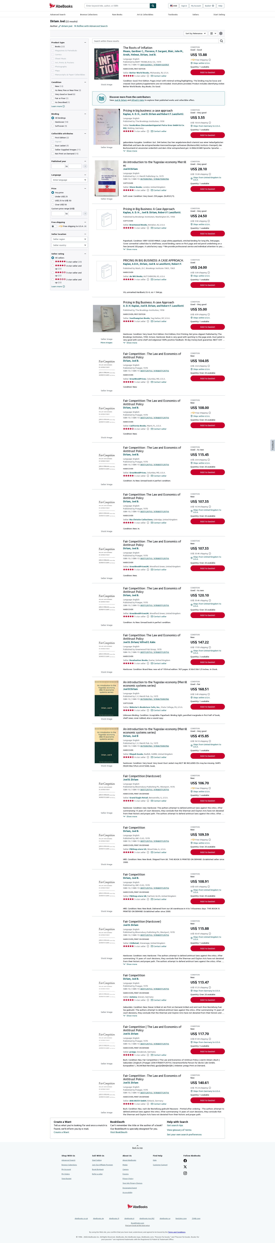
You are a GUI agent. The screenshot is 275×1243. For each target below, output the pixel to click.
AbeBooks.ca (165, 1218)
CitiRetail (134, 943)
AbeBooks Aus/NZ (147, 1218)
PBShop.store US (137, 849)
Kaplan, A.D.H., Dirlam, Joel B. (139, 263)
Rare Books (117, 14)
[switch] (54, 226)
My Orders (66, 1174)
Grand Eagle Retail (138, 797)
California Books (137, 425)
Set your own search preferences (184, 1134)
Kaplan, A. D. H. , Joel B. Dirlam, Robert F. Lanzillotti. (152, 212)
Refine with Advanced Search (92, 26)
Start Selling (219, 14)
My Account (196, 6)
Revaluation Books (138, 660)
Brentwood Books (138, 224)
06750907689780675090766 (154, 179)
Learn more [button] (56, 286)
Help (220, 6)
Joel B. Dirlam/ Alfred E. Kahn (139, 642)
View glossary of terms (179, 1129)
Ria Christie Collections (141, 519)
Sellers (195, 14)
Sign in (184, 6)
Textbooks (173, 14)
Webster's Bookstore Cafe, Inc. (144, 707)
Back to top (137, 1147)
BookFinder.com (137, 1224)
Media (125, 1165)
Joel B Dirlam (130, 169)
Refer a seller (97, 1174)
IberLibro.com (181, 1218)
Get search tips (175, 1125)
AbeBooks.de (98, 1218)
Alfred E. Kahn (137, 100)
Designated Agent (130, 1188)
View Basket (66, 1178)
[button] (85, 166)
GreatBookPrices (137, 379)
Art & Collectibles (145, 14)
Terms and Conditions (176, 1232)
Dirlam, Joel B (130, 736)
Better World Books (139, 72)
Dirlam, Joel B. (131, 360)
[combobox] (117, 5)
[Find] (153, 5)
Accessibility (127, 1192)
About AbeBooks (129, 1160)
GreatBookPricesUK (139, 566)
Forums (126, 1174)
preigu (132, 1052)
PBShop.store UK (137, 896)
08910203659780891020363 (154, 64)
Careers (126, 1169)
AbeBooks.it (129, 1218)
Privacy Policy (128, 1178)
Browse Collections (89, 14)
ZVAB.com (196, 1218)
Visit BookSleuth (118, 1132)
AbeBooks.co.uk (81, 1218)
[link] (221, 33)
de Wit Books (136, 276)
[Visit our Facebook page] (185, 1161)
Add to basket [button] (207, 72)
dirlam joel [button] (66, 26)
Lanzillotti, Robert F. (170, 263)
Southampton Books (139, 318)
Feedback (273, 445)
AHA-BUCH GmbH (137, 1100)
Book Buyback (98, 1169)
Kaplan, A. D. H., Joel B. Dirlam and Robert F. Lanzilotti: (153, 114)
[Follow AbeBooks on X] (185, 1167)
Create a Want (61, 1132)
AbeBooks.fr (114, 1218)
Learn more (56, 106)
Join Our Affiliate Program (102, 1165)
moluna (133, 997)
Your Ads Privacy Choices (132, 1183)
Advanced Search (57, 14)
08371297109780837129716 (154, 370)
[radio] (52, 122)
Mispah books (136, 754)
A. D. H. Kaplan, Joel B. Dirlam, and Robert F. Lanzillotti (153, 305)
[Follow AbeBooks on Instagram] (185, 1174)
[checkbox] (52, 46)
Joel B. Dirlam (121, 100)
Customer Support (160, 1165)
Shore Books (135, 187)
